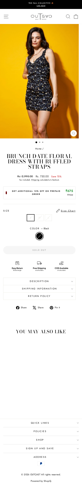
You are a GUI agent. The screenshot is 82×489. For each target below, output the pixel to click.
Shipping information (39, 288)
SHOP (40, 440)
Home (38, 148)
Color (39, 228)
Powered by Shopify (41, 481)
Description (39, 281)
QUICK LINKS (40, 423)
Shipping (35, 179)
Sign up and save (40, 448)
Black (39, 236)
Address (40, 457)
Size (39, 211)
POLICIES (40, 431)
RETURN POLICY (39, 296)
